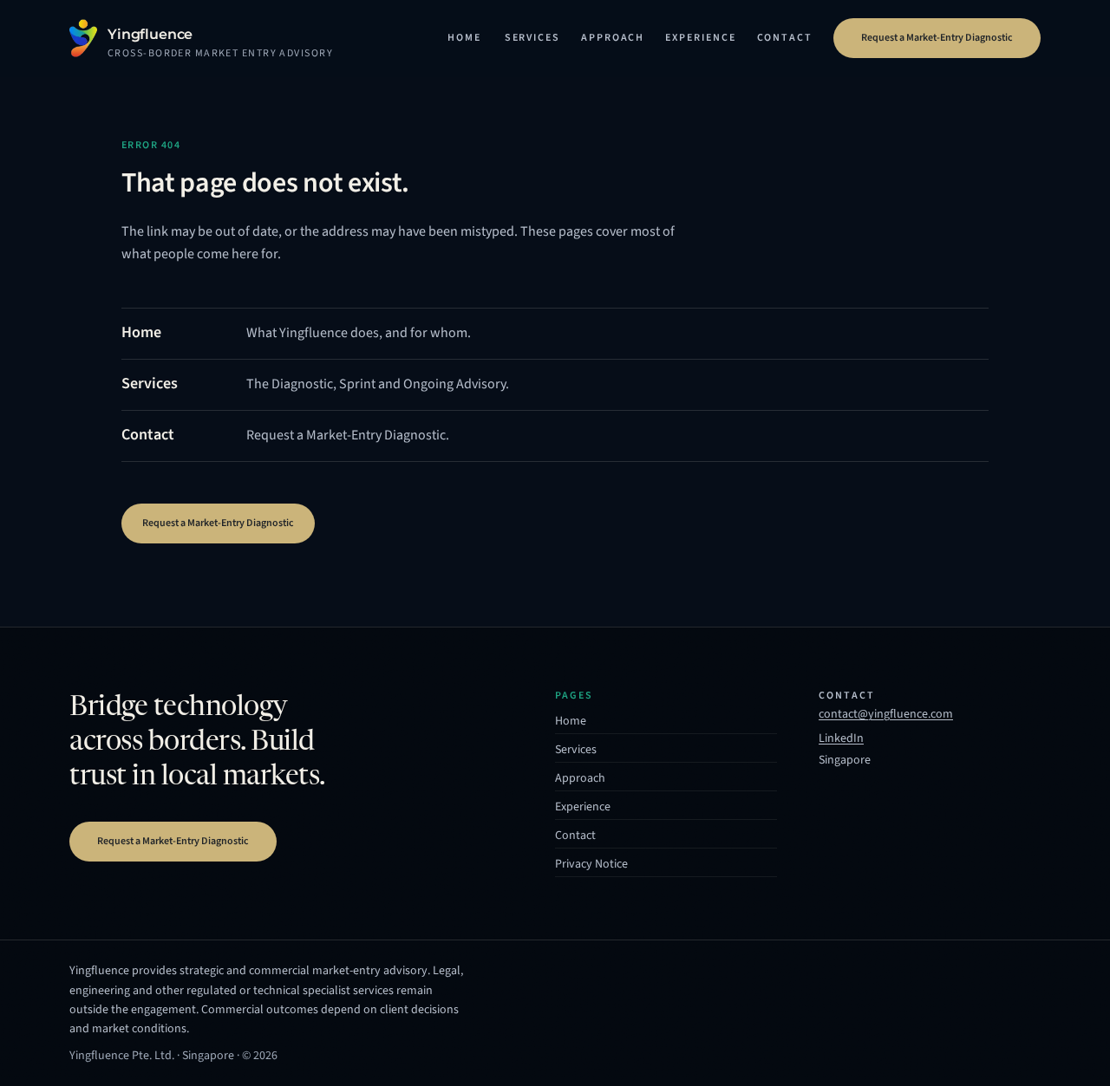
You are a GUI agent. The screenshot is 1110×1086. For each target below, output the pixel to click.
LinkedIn (841, 740)
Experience (700, 37)
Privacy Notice (591, 864)
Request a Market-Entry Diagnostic (937, 37)
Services (532, 37)
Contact (785, 37)
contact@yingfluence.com (886, 714)
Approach (612, 37)
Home (464, 37)
